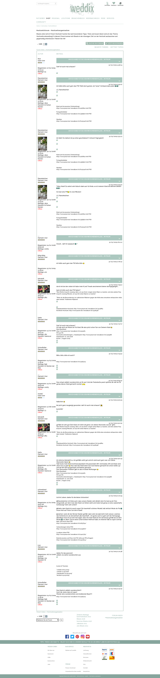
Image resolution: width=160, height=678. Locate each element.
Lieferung (86, 650)
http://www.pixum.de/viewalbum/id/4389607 (71, 114)
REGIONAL (56, 18)
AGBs (49, 657)
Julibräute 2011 (82, 623)
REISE (103, 18)
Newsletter (86, 671)
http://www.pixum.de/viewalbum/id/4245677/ (71, 529)
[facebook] (67, 637)
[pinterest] (77, 637)
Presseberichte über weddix (73, 671)
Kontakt (85, 668)
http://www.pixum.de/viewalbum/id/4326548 (83, 310)
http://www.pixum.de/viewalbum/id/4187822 (70, 108)
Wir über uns (51, 650)
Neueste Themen (101, 47)
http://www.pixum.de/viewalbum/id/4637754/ (71, 523)
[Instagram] (82, 637)
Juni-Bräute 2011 (82, 626)
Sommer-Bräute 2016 (84, 621)
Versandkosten (87, 654)
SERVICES (110, 18)
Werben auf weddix (70, 650)
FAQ (84, 664)
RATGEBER (40, 18)
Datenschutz (51, 661)
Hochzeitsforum (52, 26)
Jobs (49, 664)
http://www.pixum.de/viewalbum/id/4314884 (88, 308)
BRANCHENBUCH (78, 18)
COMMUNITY (41, 22)
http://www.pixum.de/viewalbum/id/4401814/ (71, 540)
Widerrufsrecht (87, 661)
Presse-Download (70, 668)
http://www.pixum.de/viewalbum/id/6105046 (71, 121)
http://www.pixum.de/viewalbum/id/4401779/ (71, 534)
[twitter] (72, 637)
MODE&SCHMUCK (93, 18)
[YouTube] (87, 637)
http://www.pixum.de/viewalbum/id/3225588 (97, 335)
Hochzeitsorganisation (53, 49)
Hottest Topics (116, 47)
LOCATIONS (65, 18)
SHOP (48, 18)
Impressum (51, 654)
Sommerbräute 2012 (84, 617)
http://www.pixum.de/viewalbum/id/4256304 (71, 361)
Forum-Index (40, 49)
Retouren (85, 657)
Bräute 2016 (81, 619)
